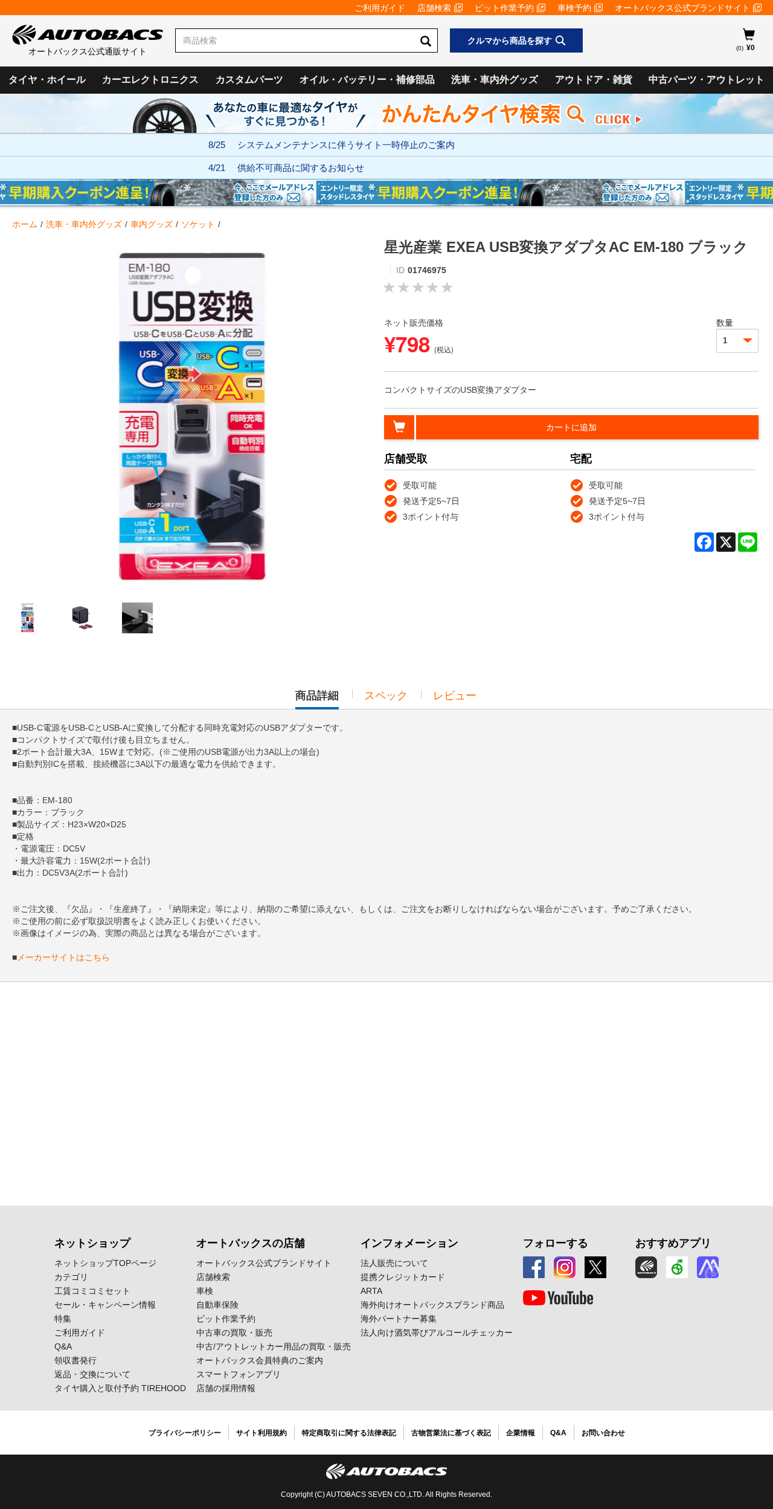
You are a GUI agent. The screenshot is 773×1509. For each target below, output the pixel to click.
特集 (62, 1318)
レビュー (454, 696)
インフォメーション (409, 1243)
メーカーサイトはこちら (63, 957)
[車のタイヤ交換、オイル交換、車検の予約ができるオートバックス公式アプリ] (646, 1267)
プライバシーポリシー (185, 1433)
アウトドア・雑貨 (593, 79)
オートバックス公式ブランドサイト (682, 8)
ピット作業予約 (504, 8)
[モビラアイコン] (708, 1267)
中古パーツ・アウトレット (707, 79)
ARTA (371, 1291)
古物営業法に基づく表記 (451, 1433)
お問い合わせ (603, 1433)
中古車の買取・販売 (234, 1332)
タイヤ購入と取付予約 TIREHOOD (120, 1388)
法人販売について (394, 1263)
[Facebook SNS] (534, 1267)
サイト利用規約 (261, 1433)
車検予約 (574, 8)
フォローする (555, 1243)
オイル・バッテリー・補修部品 (367, 79)
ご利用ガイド (379, 8)
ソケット (198, 224)
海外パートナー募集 (399, 1318)
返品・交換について (92, 1374)
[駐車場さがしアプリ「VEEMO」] (677, 1267)
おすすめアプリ (673, 1243)
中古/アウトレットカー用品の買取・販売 (273, 1346)
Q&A (63, 1346)
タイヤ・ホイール (47, 79)
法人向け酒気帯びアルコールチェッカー (437, 1332)
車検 (204, 1291)
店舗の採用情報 (225, 1388)
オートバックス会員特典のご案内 (259, 1360)
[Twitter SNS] (595, 1267)
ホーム (24, 224)
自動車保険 (217, 1305)
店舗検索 (434, 8)
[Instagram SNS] (565, 1267)
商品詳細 (317, 699)
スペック (386, 696)
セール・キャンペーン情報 (105, 1305)
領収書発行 (75, 1360)
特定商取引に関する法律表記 (349, 1433)
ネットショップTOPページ (105, 1263)
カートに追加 (571, 427)
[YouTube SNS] (558, 1298)
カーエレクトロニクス (150, 79)
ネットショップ (92, 1243)
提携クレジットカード (403, 1277)
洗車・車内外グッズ (494, 79)
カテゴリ (71, 1277)
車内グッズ (151, 224)
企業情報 (520, 1433)
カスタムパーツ (249, 79)
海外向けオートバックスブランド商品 (432, 1305)
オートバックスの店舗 (250, 1243)
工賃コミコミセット (92, 1291)
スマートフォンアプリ (238, 1374)
